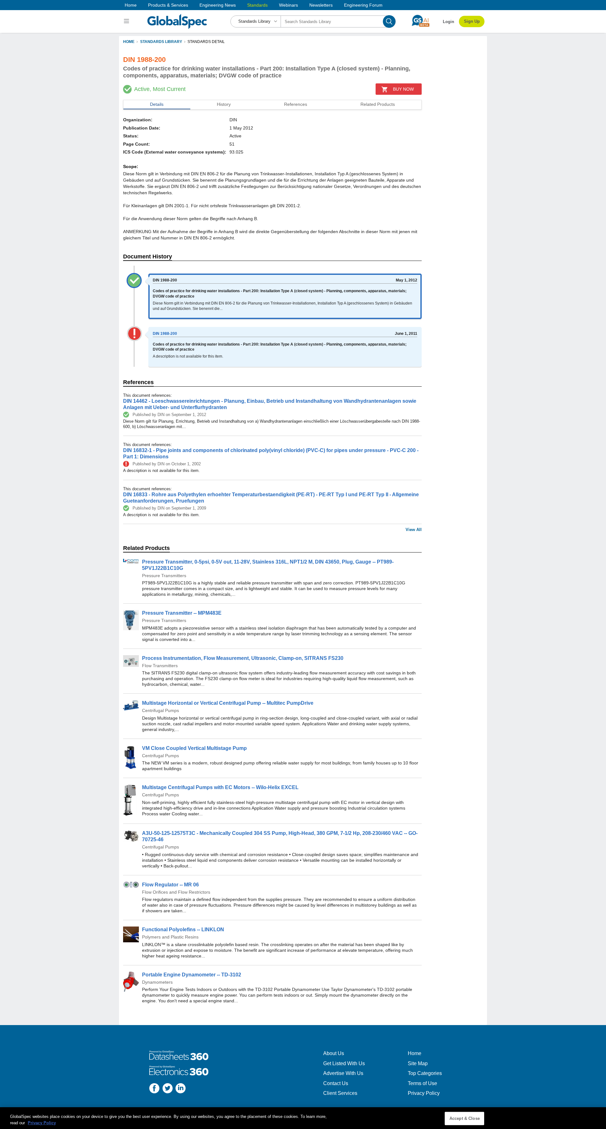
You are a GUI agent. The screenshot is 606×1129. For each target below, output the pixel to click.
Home (131, 5)
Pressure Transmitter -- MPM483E (182, 613)
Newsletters (321, 5)
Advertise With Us (343, 1073)
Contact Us (335, 1083)
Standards (257, 5)
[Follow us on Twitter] (168, 1089)
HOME (128, 41)
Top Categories (425, 1073)
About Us (333, 1053)
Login (448, 21)
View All (414, 529)
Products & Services (168, 5)
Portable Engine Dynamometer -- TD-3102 (191, 974)
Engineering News (217, 5)
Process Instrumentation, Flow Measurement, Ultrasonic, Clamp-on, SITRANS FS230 (242, 658)
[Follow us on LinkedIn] (180, 1089)
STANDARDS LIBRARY (161, 41)
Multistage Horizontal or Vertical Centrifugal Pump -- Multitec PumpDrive (227, 703)
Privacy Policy (424, 1093)
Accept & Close (464, 1118)
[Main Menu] (127, 21)
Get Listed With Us (344, 1063)
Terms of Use (422, 1083)
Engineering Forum (363, 5)
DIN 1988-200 (165, 333)
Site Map (418, 1063)
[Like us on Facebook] (154, 1089)
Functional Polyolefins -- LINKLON (183, 929)
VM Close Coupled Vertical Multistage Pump (194, 748)
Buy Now (403, 89)
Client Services (340, 1093)
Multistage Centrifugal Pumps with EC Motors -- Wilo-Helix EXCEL (220, 787)
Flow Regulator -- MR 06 (170, 884)
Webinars (288, 5)
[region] (303, 1118)
